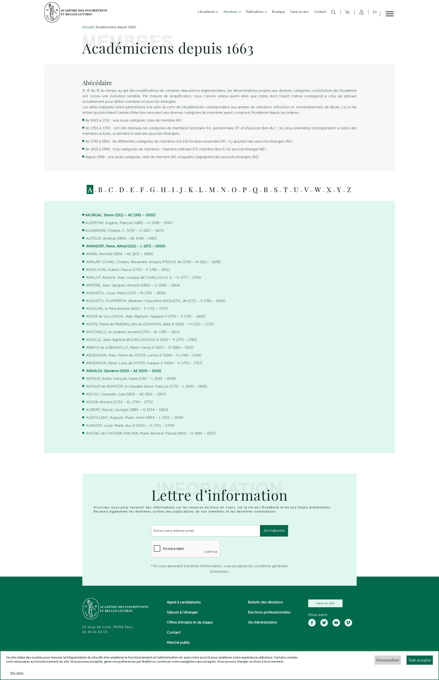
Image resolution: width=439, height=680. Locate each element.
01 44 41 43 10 (94, 632)
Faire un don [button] (299, 12)
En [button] (375, 12)
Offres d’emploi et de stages (190, 622)
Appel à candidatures (184, 602)
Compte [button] (360, 12)
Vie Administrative (262, 622)
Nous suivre (317, 615)
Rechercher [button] (333, 12)
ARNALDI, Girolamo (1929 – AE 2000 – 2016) (123, 371)
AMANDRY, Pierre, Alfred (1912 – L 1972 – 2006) (125, 246)
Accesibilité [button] (346, 12)
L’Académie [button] (207, 12)
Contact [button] (320, 12)
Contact (174, 632)
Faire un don (325, 603)
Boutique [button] (278, 12)
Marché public (178, 642)
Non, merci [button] (17, 673)
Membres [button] (230, 12)
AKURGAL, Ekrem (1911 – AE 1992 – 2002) (120, 215)
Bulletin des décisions (265, 602)
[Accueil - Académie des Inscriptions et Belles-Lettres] (115, 609)
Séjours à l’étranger (182, 612)
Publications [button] (255, 12)
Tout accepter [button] (419, 660)
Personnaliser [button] (387, 660)
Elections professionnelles (269, 612)
